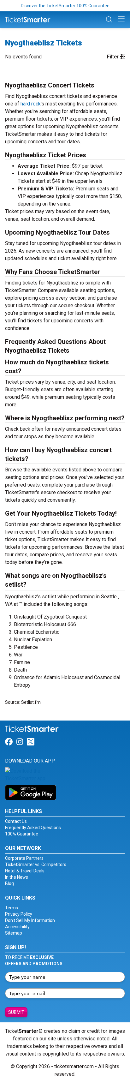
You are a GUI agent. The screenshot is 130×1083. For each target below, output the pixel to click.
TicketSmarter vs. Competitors (35, 864)
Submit (16, 1012)
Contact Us (16, 821)
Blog (9, 883)
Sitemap (13, 933)
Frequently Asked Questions (33, 827)
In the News (16, 877)
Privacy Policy (18, 914)
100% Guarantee (21, 833)
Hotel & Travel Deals (24, 870)
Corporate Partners (24, 858)
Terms (11, 907)
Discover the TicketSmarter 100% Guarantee (65, 5)
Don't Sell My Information (30, 920)
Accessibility (17, 926)
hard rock (31, 104)
